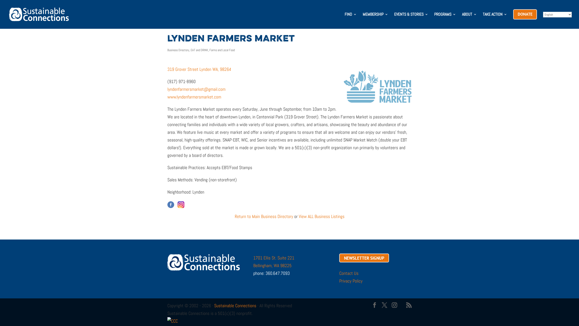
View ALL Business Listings (321, 216)
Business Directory (178, 50)
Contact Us (348, 273)
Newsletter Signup (364, 258)
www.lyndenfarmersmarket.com (194, 97)
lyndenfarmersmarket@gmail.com (196, 89)
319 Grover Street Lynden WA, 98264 (199, 69)
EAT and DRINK (199, 50)
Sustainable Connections (235, 306)
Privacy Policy (351, 281)
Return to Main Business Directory (264, 216)
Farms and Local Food (222, 50)
